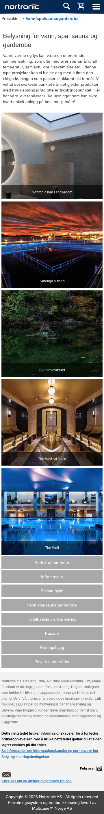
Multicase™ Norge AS (52, 808)
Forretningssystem (25, 802)
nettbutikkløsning (64, 802)
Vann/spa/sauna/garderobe (52, 18)
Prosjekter (10, 18)
